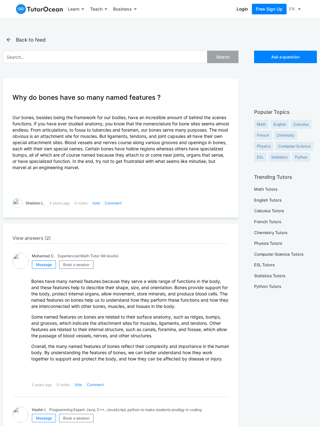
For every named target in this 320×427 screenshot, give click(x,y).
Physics (264, 146)
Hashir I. (39, 409)
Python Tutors (267, 286)
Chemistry (285, 135)
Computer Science (294, 146)
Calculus (301, 124)
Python (301, 157)
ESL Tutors (264, 264)
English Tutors (268, 200)
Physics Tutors (268, 243)
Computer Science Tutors (278, 254)
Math (261, 124)
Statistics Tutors (269, 275)
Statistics (279, 157)
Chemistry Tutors (271, 232)
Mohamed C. (43, 256)
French (263, 135)
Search (223, 56)
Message (44, 264)
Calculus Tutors (269, 210)
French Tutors (267, 221)
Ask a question (285, 56)
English (279, 124)
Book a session (76, 264)
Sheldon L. (35, 203)
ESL (260, 157)
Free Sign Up (269, 9)
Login (242, 9)
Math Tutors (266, 189)
